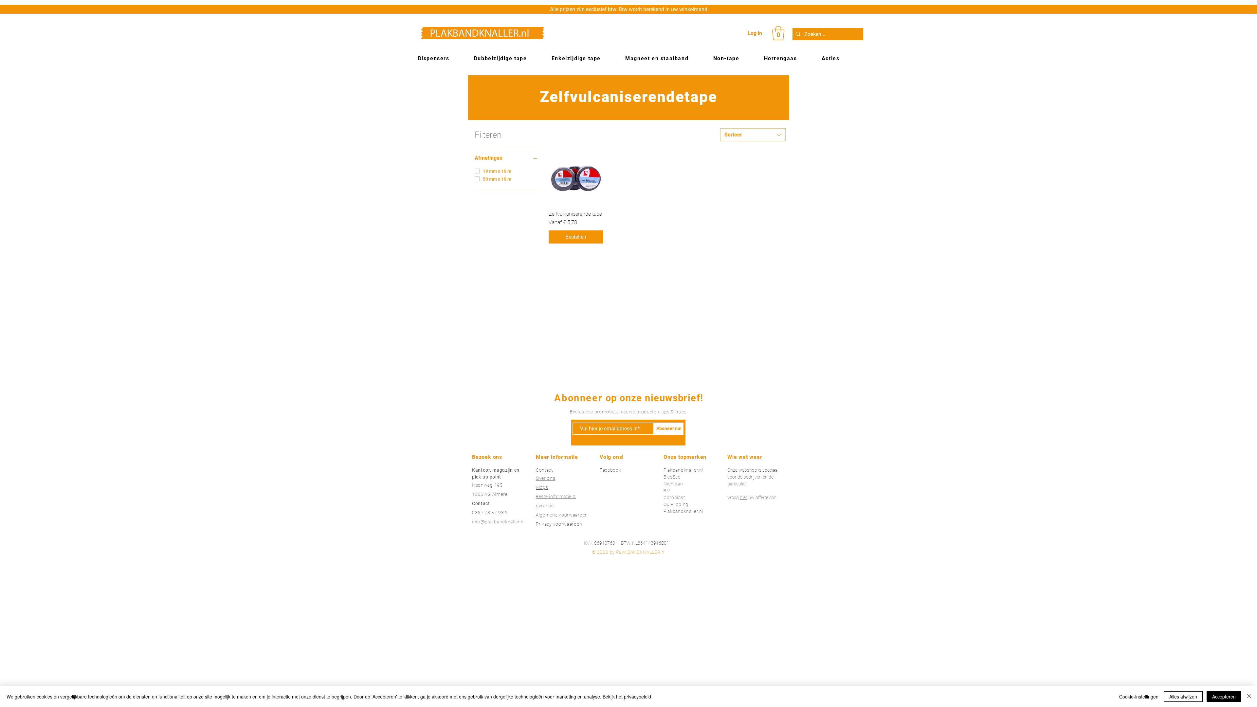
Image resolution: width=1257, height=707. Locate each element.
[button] (778, 33)
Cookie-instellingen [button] (1138, 696)
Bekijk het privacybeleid (627, 696)
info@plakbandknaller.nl (498, 521)
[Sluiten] (1249, 696)
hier (743, 497)
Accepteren (1224, 696)
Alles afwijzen (1183, 696)
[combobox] (753, 134)
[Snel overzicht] (576, 178)
